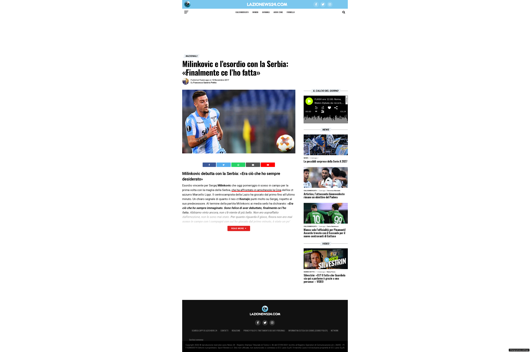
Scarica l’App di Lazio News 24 (204, 330)
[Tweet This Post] (224, 165)
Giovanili (266, 12)
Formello (291, 12)
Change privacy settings (519, 350)
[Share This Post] (238, 165)
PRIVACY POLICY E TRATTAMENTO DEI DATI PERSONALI (264, 330)
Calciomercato (242, 12)
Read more (237, 228)
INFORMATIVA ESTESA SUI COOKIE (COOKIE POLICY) (308, 330)
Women (255, 12)
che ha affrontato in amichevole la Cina (256, 190)
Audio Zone (278, 12)
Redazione (236, 330)
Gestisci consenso (196, 339)
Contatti (224, 330)
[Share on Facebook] (210, 165)
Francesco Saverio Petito (205, 83)
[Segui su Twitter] (265, 322)
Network (334, 330)
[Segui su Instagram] (272, 322)
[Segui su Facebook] (258, 322)
